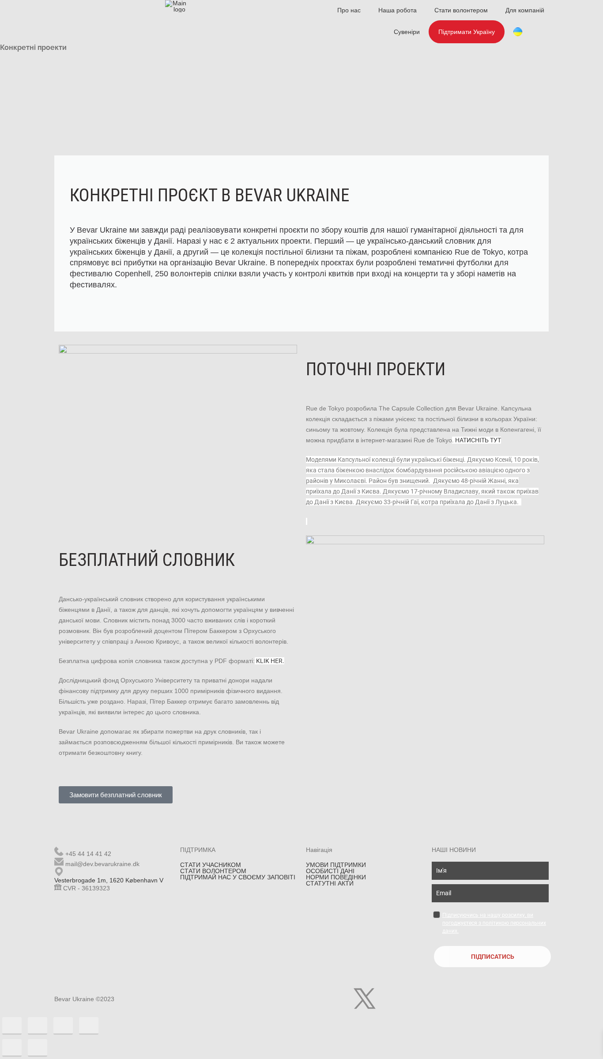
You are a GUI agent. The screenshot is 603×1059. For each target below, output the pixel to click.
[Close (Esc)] (12, 1026)
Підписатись (492, 956)
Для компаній (524, 10)
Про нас (349, 10)
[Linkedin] (388, 998)
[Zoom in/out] (88, 1026)
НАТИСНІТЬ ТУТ (478, 440)
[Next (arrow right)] (37, 1048)
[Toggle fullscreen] (63, 1026)
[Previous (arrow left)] (12, 1048)
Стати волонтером (461, 10)
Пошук (544, 31)
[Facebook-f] (317, 998)
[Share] (37, 1026)
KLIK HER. (270, 660)
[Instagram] (341, 998)
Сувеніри (407, 31)
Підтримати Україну (466, 31)
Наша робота (397, 10)
